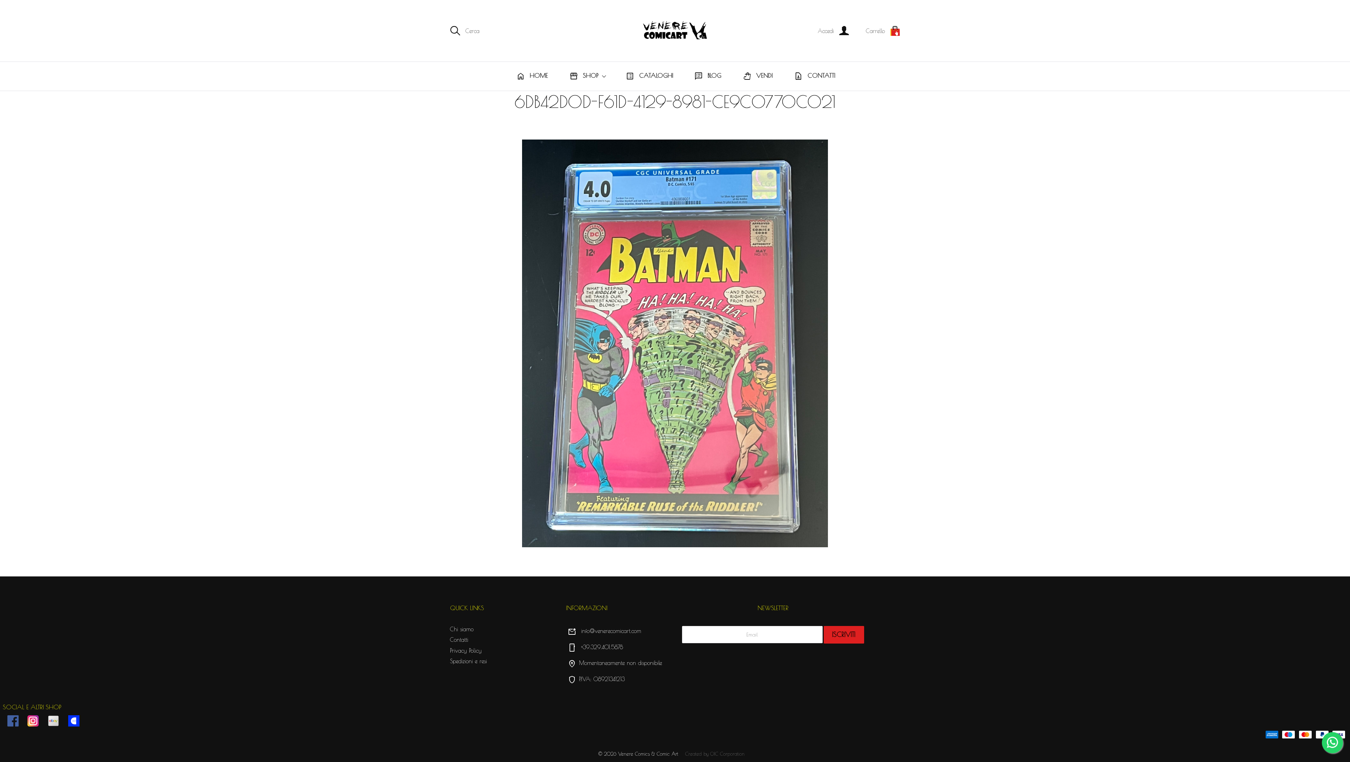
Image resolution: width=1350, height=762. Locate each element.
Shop (584, 76)
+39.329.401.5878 (595, 647)
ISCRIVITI (843, 634)
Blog (707, 76)
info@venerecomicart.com (604, 631)
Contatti (814, 76)
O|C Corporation (727, 754)
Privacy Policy (466, 650)
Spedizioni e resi (468, 661)
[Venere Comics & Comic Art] (675, 30)
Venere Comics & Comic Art (648, 754)
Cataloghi (649, 76)
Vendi (758, 76)
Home (532, 76)
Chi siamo (462, 629)
